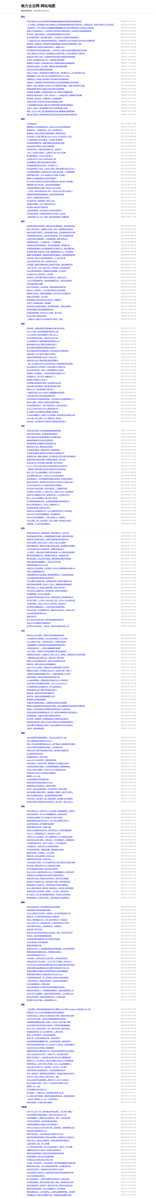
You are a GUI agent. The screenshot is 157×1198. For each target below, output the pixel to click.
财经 (23, 119)
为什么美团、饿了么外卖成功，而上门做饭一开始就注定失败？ (49, 520)
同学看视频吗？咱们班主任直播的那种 (40, 1156)
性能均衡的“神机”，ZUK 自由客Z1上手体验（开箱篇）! (47, 175)
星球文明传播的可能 (34, 945)
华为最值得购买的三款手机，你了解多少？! (42, 165)
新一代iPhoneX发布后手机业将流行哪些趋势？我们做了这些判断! (50, 181)
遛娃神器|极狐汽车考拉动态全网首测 (40, 440)
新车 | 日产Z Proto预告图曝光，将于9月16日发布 (44, 472)
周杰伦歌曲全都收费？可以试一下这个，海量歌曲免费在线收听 (49, 584)
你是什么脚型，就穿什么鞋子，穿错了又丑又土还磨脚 (46, 542)
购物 (23, 902)
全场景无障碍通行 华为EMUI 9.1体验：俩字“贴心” (45, 313)
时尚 (23, 528)
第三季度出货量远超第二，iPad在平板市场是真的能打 (46, 607)
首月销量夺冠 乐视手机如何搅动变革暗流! (42, 162)
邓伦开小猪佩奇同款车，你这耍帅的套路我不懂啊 (44, 795)
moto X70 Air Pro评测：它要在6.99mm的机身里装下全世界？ (48, 667)
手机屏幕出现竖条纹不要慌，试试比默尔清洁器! (44, 383)
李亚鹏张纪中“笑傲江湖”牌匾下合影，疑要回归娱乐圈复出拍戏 (49, 1195)
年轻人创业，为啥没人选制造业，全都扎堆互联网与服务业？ (48, 1140)
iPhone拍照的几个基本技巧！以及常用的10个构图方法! (46, 367)
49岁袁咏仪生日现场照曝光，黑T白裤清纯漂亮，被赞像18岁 (48, 245)
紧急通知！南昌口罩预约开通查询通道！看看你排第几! (46, 133)
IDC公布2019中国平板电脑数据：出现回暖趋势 (43, 514)
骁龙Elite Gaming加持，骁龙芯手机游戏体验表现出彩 (45, 635)
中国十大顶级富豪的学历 (35, 571)
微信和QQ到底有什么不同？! (37, 380)
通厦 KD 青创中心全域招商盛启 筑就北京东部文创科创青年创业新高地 (52, 114)
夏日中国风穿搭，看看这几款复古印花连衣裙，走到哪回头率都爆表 (51, 546)
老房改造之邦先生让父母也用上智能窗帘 (41, 773)
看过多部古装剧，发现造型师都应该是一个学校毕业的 (46, 997)
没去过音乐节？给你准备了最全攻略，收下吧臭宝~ (45, 463)
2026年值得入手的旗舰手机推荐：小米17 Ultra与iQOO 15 (47, 683)
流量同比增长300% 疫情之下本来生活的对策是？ (44, 1150)
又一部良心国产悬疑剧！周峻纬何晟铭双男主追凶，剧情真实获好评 (51, 1096)
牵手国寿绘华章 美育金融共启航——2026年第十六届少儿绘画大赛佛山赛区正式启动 (57, 50)
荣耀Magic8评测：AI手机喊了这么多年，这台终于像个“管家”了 (49, 670)
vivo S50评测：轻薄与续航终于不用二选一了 (42, 335)
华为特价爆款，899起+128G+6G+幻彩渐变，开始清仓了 (46, 604)
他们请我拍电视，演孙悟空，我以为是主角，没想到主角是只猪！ (50, 1185)
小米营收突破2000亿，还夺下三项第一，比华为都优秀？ (47, 843)
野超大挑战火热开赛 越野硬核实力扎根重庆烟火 (44, 437)
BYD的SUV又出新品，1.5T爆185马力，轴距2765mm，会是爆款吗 (50, 492)
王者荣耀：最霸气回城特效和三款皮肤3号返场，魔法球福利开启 (50, 264)
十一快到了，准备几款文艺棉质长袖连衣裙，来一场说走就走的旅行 (51, 552)
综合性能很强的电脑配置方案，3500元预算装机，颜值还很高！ (49, 1041)
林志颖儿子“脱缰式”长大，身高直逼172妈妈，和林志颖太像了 (49, 882)
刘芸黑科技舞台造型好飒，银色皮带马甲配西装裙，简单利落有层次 (51, 226)
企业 (23, 631)
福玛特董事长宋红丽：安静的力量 (39, 827)
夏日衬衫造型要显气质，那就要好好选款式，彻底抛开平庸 (48, 555)
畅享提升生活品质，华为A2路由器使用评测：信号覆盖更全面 (49, 1166)
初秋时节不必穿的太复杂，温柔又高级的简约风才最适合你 (48, 539)
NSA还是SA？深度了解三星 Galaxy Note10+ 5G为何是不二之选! (49, 136)
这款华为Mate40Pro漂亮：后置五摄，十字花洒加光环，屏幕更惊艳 (50, 840)
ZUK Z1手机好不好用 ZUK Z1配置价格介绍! (42, 409)
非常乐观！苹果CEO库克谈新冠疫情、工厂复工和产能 (46, 258)
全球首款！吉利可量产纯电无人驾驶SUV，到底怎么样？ (47, 277)
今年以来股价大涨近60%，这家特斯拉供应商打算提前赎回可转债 (50, 1172)
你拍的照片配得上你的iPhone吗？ (39, 508)
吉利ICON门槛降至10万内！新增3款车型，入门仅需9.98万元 (48, 495)
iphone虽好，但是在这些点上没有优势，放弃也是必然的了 (47, 958)
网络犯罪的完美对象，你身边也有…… (40, 859)
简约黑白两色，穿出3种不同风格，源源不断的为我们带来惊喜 (49, 559)
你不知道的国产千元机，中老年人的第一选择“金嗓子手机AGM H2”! (51, 169)
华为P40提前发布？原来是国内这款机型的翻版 (43, 907)
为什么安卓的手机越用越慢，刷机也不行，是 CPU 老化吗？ (48, 1080)
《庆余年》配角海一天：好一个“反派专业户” (43, 1099)
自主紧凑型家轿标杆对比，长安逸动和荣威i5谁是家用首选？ (48, 501)
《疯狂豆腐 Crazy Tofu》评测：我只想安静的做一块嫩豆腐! (48, 217)
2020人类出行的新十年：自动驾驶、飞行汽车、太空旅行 (47, 1067)
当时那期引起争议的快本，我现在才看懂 (41, 786)
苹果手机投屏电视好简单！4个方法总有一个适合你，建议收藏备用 (50, 1044)
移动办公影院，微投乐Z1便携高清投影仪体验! (43, 402)
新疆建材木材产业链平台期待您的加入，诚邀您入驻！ (46, 47)
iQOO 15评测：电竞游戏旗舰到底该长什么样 (43, 331)
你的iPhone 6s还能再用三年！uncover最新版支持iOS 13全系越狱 (49, 511)
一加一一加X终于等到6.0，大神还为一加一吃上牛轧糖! (46, 152)
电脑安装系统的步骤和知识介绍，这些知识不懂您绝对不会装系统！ (51, 1051)
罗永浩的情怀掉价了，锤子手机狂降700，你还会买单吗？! (47, 405)
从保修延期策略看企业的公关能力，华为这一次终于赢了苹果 (48, 1022)
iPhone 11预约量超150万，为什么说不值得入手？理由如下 (47, 920)
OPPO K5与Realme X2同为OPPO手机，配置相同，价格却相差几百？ (51, 1127)
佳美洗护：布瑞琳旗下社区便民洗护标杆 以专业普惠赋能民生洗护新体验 (53, 82)
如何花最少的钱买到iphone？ (37, 1131)
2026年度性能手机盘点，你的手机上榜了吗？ (43, 338)
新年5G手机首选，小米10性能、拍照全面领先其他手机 (46, 287)
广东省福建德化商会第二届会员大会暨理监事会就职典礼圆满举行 (50, 105)
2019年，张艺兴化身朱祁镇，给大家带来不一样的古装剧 (47, 789)
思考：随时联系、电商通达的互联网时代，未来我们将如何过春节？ (51, 1073)
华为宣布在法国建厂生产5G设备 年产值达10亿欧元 (45, 817)
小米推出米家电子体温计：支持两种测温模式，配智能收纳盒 (48, 766)
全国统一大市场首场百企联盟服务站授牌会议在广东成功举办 (48, 709)
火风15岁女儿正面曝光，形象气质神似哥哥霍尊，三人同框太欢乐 (50, 994)
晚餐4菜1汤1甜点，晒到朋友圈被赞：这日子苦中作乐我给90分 (49, 293)
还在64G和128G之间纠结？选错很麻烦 (40, 1048)
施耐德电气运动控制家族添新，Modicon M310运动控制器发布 (49, 127)
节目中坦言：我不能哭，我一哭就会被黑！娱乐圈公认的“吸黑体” (50, 799)
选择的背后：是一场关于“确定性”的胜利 (41, 354)
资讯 (23, 17)
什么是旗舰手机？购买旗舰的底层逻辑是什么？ (44, 341)
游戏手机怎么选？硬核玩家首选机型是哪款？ (43, 360)
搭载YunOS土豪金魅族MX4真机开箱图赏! (41, 178)
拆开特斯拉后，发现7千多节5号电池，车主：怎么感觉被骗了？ (49, 1064)
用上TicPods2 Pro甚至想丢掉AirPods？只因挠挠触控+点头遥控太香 (50, 872)
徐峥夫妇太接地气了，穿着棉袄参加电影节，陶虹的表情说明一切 (50, 990)
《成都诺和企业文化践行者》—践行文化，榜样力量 (45, 658)
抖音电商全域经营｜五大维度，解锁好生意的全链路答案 (47, 66)
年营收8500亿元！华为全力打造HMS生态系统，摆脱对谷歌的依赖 (50, 1016)
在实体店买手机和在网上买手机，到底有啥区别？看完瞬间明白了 (50, 597)
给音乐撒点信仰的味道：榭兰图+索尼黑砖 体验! (44, 386)
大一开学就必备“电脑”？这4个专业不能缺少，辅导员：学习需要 (49, 1147)
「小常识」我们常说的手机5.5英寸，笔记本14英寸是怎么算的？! (50, 191)
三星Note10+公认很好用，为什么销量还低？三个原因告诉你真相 (50, 837)
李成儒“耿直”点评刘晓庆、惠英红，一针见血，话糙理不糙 (47, 891)
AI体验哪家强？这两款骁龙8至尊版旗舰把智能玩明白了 (46, 645)
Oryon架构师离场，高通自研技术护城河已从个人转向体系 (47, 680)
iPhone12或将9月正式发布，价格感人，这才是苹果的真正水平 (49, 913)
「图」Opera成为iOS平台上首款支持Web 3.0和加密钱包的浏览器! (50, 364)
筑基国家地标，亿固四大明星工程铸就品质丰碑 (44, 715)
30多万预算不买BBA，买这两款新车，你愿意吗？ (44, 926)
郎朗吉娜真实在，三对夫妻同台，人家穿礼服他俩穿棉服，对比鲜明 (51, 1192)
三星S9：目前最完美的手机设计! (38, 197)
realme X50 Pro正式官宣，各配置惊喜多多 (41, 760)
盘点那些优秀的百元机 (35, 754)
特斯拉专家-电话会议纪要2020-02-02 (40, 782)
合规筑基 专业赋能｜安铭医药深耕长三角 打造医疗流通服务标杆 (50, 92)
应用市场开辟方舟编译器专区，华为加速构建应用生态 (46, 1070)
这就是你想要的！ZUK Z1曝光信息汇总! (41, 204)
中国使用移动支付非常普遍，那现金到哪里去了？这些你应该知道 (50, 575)
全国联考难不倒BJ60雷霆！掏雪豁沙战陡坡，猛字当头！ (47, 459)
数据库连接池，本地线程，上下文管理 (40, 853)
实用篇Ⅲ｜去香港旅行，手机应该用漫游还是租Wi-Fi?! (46, 373)
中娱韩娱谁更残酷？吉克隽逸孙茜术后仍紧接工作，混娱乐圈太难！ (51, 248)
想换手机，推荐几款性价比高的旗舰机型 (41, 664)
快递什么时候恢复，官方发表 (37, 297)
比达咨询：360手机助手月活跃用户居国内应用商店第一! (47, 421)
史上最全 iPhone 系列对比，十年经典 (40, 274)
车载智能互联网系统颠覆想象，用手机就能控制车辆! (45, 194)
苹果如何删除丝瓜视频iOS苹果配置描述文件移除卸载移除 (47, 971)
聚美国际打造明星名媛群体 (36, 699)
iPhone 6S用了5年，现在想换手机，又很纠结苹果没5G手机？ (48, 923)
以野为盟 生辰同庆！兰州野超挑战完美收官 (42, 434)
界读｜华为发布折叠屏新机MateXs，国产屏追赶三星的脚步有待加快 (51, 744)
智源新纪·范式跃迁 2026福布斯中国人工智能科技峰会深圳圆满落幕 (50, 63)
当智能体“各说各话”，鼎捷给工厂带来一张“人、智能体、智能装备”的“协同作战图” (56, 654)
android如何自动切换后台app (37, 613)
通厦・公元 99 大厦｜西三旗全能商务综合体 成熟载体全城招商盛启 (51, 111)
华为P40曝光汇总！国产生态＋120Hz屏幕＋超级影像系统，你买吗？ (51, 811)
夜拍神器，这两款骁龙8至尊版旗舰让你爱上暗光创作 (46, 328)
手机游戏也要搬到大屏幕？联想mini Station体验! (44, 188)
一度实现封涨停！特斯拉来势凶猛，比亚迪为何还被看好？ (48, 981)
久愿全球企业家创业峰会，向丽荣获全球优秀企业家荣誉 (47, 703)
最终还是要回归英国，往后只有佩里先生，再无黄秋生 (46, 1189)
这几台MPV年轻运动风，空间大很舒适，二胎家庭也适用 (47, 488)
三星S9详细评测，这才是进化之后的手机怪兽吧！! (45, 210)
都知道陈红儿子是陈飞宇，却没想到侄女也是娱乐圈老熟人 (48, 885)
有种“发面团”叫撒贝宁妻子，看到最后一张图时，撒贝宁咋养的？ (50, 792)
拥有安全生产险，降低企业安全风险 (40, 447)
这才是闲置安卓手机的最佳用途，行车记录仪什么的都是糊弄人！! (50, 399)
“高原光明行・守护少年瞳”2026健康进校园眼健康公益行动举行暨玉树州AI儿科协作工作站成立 (60, 28)
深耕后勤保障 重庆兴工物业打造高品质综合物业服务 (45, 89)
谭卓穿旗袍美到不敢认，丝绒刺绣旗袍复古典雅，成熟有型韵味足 (50, 536)
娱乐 (23, 221)
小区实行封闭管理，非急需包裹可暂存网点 (42, 1121)
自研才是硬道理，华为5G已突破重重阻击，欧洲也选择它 (47, 814)
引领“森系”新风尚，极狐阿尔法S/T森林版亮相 (43, 450)
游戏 (23, 733)
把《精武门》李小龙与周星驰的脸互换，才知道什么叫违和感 (48, 894)
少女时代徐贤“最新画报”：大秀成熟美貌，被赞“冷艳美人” (47, 239)
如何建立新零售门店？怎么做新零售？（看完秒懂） (45, 1032)
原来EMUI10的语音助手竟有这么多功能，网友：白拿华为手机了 (50, 932)
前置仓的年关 (31, 616)
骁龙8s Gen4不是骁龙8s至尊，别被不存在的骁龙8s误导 (46, 661)
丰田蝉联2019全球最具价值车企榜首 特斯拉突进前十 (45, 875)
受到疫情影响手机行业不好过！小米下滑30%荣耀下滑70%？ (48, 821)
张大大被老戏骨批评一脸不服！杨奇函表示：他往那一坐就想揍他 (50, 888)
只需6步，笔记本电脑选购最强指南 (39, 936)
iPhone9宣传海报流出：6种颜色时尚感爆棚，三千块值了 (47, 271)
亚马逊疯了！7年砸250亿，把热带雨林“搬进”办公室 (45, 1093)
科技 (23, 324)
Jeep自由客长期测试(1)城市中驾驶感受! (41, 146)
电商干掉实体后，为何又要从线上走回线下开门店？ (45, 1134)
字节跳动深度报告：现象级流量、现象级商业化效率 (45, 849)
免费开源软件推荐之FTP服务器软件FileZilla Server (45, 974)
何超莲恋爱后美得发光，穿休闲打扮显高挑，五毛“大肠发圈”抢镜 (50, 236)
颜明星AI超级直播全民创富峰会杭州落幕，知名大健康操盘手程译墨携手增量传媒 (56, 706)
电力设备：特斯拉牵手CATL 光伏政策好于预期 (43, 865)
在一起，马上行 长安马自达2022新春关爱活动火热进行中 (47, 466)
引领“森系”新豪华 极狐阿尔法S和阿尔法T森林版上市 (45, 453)
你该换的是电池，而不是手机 (37, 757)
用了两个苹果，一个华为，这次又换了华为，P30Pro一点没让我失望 (51, 600)
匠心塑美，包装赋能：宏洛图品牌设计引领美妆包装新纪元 (48, 719)
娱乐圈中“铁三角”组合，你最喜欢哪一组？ (42, 1000)
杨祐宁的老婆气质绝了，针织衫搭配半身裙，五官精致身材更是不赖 (51, 232)
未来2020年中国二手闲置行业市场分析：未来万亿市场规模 (48, 878)
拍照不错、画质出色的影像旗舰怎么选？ (41, 696)
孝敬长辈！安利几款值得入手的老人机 (40, 856)
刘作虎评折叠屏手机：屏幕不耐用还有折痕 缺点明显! (46, 143)
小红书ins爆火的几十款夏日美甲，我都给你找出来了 (45, 549)
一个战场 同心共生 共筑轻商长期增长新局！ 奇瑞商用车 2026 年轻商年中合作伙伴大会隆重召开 (61, 41)
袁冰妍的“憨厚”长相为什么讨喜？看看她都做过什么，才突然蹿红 (50, 252)
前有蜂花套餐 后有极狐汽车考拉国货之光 (41, 443)
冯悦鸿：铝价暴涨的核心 (35, 728)
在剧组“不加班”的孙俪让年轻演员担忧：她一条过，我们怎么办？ (50, 802)
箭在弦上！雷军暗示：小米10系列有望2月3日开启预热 (46, 290)
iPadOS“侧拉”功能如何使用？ (37, 316)
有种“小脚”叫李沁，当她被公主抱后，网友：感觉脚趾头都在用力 (50, 229)
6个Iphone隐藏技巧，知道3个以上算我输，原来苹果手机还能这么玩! (51, 415)
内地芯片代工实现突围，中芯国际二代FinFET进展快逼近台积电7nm (51, 568)
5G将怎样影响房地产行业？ (36, 955)
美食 (23, 806)
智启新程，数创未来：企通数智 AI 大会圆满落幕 (44, 98)
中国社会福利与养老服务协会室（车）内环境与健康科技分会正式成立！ (52, 712)
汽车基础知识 (31, 124)
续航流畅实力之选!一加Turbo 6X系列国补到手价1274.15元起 (48, 76)
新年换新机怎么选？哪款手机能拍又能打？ (42, 344)
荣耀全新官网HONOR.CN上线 (37, 565)
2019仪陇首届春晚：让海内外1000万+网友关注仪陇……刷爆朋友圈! (51, 172)
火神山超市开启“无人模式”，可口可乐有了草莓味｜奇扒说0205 (49, 961)
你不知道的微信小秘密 (35, 284)
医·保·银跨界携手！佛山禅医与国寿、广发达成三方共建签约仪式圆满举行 (53, 37)
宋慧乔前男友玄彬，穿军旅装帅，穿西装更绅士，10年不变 (48, 533)
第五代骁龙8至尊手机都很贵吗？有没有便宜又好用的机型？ (48, 351)
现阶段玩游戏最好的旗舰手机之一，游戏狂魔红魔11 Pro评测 (48, 674)
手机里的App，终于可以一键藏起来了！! (41, 376)
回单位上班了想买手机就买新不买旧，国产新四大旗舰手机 (48, 750)
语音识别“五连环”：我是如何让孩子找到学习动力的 (45, 1169)
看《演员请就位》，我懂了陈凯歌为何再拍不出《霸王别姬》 (48, 1179)
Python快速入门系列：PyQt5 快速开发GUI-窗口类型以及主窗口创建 (51, 862)
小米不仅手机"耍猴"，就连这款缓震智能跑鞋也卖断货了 (47, 1019)
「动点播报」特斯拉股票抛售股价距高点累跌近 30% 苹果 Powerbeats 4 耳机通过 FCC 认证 (59, 1009)
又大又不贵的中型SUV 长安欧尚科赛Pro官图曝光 (44, 485)
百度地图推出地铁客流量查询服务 (39, 910)
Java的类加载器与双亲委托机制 (38, 779)
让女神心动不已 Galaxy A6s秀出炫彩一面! (41, 159)
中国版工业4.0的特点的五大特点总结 (40, 1160)
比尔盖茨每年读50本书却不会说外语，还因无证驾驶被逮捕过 (48, 1025)
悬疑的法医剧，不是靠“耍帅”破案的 (39, 1102)
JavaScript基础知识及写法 (36, 1176)
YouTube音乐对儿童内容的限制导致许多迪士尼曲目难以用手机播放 (51, 965)
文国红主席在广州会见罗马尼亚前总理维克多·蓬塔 (45, 102)
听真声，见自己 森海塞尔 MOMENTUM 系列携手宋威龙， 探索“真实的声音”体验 (56, 85)
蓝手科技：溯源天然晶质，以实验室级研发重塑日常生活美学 (48, 34)
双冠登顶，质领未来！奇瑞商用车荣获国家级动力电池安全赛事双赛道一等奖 (54, 44)
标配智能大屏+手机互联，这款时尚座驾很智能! (43, 185)
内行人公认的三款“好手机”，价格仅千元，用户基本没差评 (47, 1054)
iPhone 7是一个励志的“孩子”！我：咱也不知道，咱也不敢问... (49, 1028)
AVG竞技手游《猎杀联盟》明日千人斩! (41, 201)
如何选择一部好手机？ (35, 929)
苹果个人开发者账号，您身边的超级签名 (41, 1035)
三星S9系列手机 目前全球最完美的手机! (41, 396)
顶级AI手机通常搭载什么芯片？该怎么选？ (42, 357)
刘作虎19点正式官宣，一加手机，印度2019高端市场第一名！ (48, 626)
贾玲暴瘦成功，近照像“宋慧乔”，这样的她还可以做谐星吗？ (48, 898)
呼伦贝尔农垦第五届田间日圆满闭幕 (40, 69)
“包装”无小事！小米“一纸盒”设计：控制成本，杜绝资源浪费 (48, 268)
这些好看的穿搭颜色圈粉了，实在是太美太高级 (44, 562)
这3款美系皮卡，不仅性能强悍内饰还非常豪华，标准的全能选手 (50, 479)
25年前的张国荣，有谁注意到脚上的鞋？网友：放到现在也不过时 (50, 1182)
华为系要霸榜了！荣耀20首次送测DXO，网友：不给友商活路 (48, 1118)
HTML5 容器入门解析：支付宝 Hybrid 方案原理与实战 (46, 770)
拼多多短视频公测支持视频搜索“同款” (40, 309)
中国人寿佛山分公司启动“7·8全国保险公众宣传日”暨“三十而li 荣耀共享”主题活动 (56, 53)
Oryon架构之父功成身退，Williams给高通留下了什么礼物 (47, 638)
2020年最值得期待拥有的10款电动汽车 (40, 578)
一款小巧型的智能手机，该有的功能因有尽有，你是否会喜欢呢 (49, 280)
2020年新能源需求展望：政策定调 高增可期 (42, 869)
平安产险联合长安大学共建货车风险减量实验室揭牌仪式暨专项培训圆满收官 (54, 21)
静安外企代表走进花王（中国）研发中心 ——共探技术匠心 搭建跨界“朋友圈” (54, 95)
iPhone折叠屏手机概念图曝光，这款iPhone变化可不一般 (46, 737)
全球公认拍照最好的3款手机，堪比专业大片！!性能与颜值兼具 (49, 830)
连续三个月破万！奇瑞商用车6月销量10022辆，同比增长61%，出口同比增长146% (56, 73)
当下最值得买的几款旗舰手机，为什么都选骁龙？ (44, 687)
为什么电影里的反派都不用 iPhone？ (40, 741)
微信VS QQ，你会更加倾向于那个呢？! (41, 389)
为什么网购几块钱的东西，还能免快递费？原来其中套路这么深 (49, 581)
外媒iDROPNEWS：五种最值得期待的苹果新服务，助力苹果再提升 (51, 949)
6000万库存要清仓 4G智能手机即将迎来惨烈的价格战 (46, 987)
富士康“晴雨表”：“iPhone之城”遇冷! (39, 156)
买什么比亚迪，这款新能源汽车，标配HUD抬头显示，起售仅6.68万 (51, 610)
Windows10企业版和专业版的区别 (38, 623)
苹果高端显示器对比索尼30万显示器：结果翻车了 (44, 300)
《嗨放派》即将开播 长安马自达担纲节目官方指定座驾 (46, 469)
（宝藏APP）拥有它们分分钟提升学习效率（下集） (45, 319)
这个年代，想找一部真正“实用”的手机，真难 (43, 1077)
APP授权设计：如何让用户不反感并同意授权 (43, 846)
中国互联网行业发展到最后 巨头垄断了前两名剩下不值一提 (48, 968)
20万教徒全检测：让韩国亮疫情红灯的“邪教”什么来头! (46, 214)
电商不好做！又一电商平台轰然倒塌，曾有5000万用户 (46, 587)
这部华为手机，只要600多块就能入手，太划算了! (44, 149)
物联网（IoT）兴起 (33, 776)
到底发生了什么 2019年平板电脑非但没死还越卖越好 (45, 1012)
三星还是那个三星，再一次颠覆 (38, 1144)
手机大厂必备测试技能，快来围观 (39, 303)
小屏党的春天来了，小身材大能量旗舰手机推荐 (44, 648)
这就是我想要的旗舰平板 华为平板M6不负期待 (43, 939)
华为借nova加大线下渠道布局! (37, 207)
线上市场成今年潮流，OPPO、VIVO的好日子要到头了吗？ (48, 1083)
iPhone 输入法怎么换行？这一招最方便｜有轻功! (44, 418)
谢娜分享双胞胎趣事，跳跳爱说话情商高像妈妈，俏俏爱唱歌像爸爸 (51, 255)
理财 (23, 1005)
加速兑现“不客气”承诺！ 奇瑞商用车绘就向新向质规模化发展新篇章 (51, 57)
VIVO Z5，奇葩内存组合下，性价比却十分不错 (43, 833)
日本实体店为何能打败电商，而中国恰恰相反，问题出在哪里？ (49, 306)
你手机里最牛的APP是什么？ (37, 1089)
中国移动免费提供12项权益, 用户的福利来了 (42, 1124)
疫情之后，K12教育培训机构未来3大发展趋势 (43, 916)
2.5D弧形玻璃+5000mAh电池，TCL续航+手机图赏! (45, 140)
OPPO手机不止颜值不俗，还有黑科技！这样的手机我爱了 (47, 591)
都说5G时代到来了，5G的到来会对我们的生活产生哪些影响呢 (49, 1057)
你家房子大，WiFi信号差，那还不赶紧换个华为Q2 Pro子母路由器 (50, 1060)
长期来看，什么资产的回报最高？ (39, 524)
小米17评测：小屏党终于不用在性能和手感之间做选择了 (47, 651)
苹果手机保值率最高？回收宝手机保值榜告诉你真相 (45, 1153)
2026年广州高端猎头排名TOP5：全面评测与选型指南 (45, 60)
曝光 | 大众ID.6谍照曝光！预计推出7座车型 (42, 498)
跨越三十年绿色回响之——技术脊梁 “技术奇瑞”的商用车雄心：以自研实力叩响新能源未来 (59, 31)
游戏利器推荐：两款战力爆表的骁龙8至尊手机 (43, 677)
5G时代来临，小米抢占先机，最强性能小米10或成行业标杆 (48, 763)
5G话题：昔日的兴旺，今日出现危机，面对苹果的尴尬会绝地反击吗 (51, 1163)
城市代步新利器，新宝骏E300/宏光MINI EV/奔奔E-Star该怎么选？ (50, 482)
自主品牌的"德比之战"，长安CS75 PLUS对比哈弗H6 (45, 475)
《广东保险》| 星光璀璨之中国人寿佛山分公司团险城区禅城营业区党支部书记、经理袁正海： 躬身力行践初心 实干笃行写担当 (71, 24)
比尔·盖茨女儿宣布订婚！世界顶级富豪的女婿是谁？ (45, 620)
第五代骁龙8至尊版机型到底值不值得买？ (42, 347)
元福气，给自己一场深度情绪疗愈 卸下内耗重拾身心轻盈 (47, 108)
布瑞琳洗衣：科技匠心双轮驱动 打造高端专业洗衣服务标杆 (48, 79)
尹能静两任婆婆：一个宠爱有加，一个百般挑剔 (44, 242)
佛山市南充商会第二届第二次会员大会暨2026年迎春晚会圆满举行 (50, 722)
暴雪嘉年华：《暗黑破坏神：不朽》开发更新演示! (45, 130)
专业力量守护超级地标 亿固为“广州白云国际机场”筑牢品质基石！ (50, 725)
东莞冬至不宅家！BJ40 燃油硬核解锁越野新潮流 (44, 431)
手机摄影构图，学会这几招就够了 (39, 594)
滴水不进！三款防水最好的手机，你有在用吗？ (44, 1038)
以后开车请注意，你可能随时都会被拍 (40, 824)
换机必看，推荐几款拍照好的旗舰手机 (40, 693)
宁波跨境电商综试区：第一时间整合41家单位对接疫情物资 (48, 977)
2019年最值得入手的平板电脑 (37, 942)
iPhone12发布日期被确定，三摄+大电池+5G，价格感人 (46, 517)
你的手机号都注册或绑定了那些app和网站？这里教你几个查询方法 (50, 1137)
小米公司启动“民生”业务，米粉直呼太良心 (42, 261)
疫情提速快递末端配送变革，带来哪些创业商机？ (44, 952)
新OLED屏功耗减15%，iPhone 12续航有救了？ (43, 504)
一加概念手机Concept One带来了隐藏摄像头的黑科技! (46, 392)
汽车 (23, 426)
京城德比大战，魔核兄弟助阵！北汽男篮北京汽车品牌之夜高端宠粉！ (52, 456)
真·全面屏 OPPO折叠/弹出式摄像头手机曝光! (43, 412)
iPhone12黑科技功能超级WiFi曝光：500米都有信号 (45, 747)
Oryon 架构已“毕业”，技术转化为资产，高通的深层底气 (47, 642)
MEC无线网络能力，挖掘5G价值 (38, 984)
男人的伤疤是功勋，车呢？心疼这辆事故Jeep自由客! (45, 370)
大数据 (24, 1107)
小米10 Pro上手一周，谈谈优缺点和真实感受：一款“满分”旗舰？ (50, 1111)
